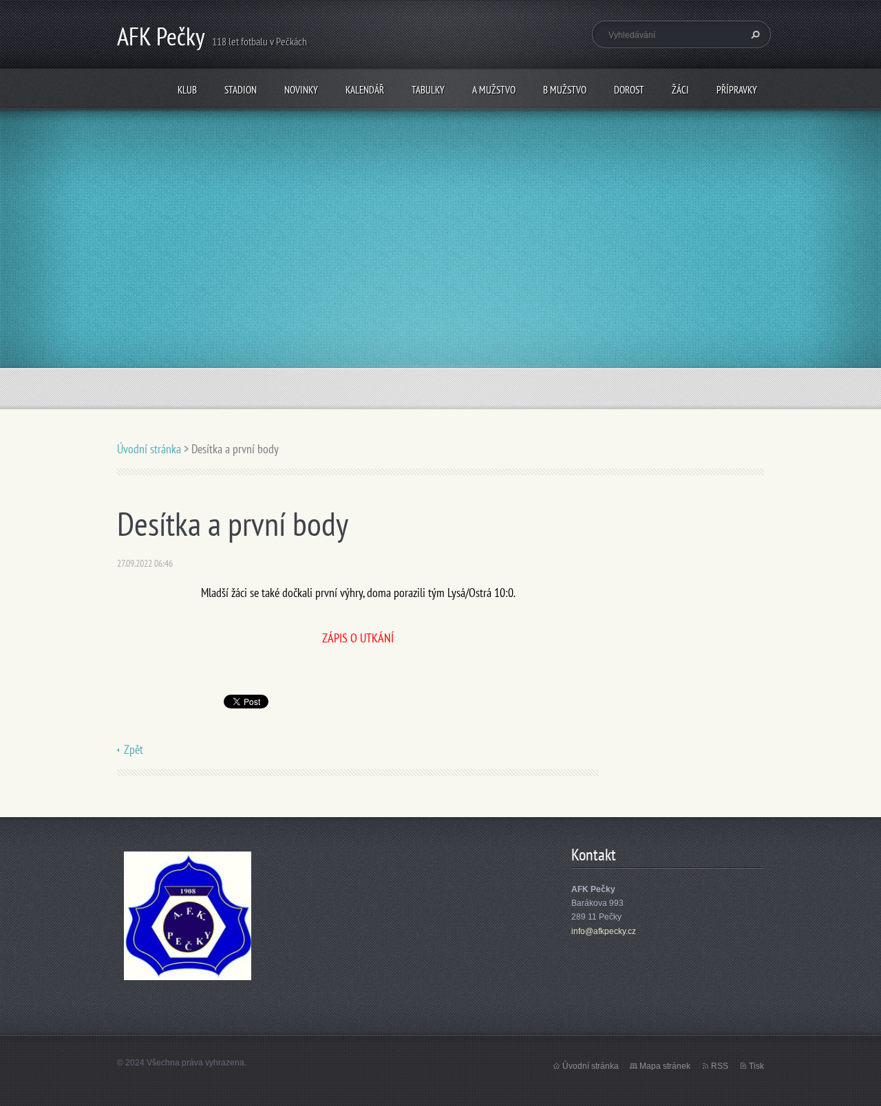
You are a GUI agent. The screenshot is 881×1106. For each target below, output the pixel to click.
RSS (719, 1066)
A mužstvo (494, 89)
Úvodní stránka (149, 449)
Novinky (301, 89)
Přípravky (737, 89)
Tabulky (428, 89)
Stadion (240, 89)
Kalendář (365, 89)
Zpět (133, 749)
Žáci (680, 89)
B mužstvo (564, 89)
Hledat (753, 34)
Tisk (756, 1066)
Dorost (629, 89)
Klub (187, 89)
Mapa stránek (664, 1066)
